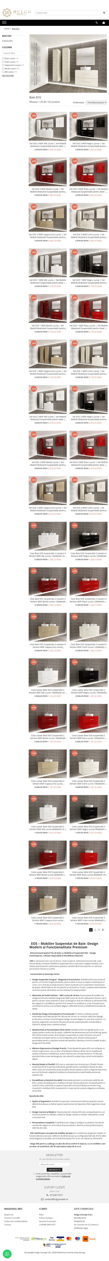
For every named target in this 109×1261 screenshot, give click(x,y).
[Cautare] (104, 12)
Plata (41, 1214)
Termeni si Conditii (12, 1218)
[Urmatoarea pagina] (103, 930)
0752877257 (56, 1195)
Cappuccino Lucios (12, 65)
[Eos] (68, 63)
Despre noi (8, 1214)
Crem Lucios (10, 62)
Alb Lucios (9, 72)
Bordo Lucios (10, 68)
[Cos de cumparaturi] (103, 22)
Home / (8, 28)
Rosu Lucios (10, 58)
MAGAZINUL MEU (13, 1208)
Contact (7, 1224)
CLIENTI (43, 1208)
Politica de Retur (46, 1218)
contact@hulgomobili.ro (56, 1199)
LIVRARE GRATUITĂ (47, 1224)
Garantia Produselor (47, 1221)
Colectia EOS (7, 41)
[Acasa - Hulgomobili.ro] (16, 13)
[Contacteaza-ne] (97, 22)
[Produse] (4, 23)
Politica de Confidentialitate (16, 1221)
